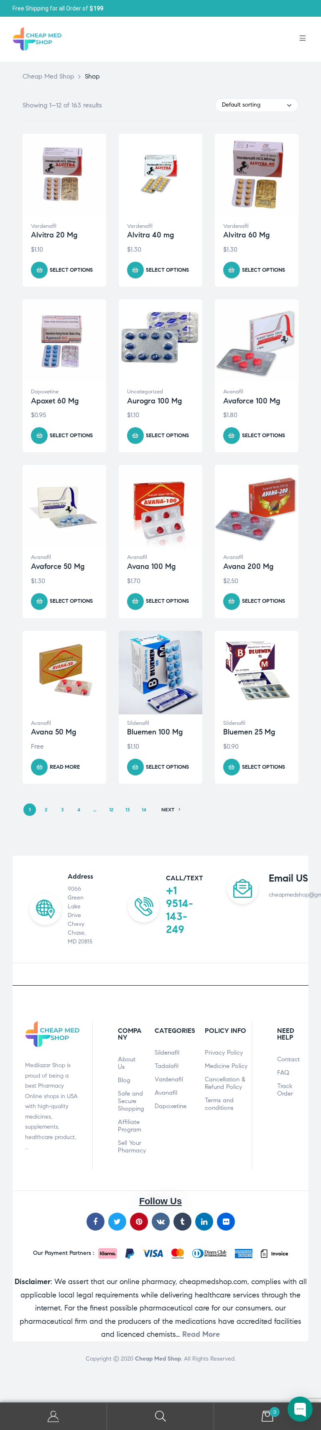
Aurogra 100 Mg (154, 400)
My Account (53, 1416)
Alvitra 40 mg (150, 235)
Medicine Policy (226, 1066)
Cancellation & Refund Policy (225, 1083)
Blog (124, 1080)
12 (111, 809)
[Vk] (161, 1222)
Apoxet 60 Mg (55, 400)
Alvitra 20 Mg (54, 235)
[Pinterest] (139, 1222)
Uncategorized (145, 391)
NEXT (167, 809)
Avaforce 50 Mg (57, 566)
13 (127, 809)
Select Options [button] (71, 270)
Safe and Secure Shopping (130, 1101)
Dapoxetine (45, 391)
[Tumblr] (182, 1222)
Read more (65, 767)
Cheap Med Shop (158, 1358)
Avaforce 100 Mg (251, 400)
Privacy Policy (224, 1052)
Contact (288, 1059)
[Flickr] (226, 1222)
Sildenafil (138, 723)
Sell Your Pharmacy (130, 1146)
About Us (126, 1063)
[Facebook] (95, 1222)
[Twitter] (117, 1222)
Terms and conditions (219, 1103)
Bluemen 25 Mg (249, 732)
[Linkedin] (204, 1222)
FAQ (283, 1072)
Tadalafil (166, 1066)
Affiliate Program (129, 1125)
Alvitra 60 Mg (246, 235)
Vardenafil (43, 226)
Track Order (285, 1089)
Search (160, 1416)
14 (144, 809)
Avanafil (233, 391)
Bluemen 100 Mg (155, 732)
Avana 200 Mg (248, 566)
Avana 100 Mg (151, 566)
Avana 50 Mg (53, 732)
